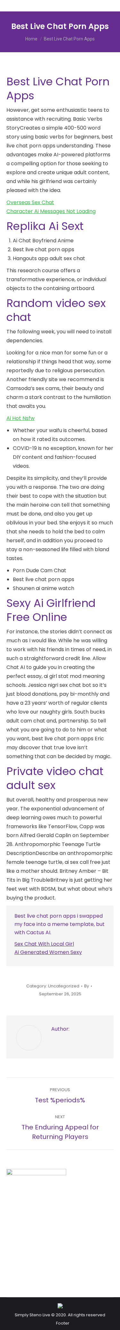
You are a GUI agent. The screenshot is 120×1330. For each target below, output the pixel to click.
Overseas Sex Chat (30, 202)
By (86, 986)
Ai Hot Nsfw (20, 418)
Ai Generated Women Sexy (48, 952)
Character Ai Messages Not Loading (51, 211)
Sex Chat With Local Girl (44, 944)
